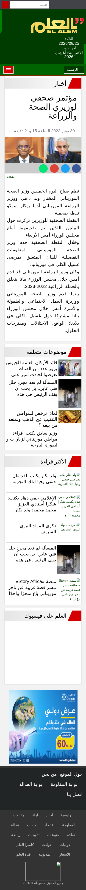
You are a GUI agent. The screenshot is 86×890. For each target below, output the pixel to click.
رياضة (15, 835)
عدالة (15, 825)
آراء (35, 815)
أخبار (49, 815)
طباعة (11, 177)
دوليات (65, 845)
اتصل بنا (75, 794)
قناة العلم (23, 854)
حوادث (47, 845)
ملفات (32, 825)
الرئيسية (73, 69)
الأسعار (64, 854)
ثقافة (71, 835)
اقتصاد (49, 825)
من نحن (49, 774)
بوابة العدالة (31, 784)
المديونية (45, 854)
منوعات (53, 835)
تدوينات (33, 835)
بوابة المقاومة (65, 784)
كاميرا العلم (25, 845)
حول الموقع (71, 774)
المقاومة (68, 825)
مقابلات (19, 815)
